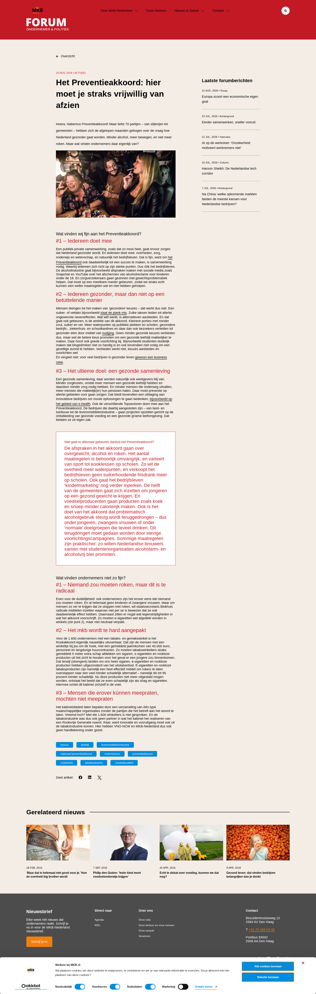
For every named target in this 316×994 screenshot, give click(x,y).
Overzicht (68, 56)
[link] (58, 853)
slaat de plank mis (113, 313)
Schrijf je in (39, 941)
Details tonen (203, 986)
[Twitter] (99, 778)
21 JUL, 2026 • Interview (216, 136)
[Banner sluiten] (303, 963)
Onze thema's (156, 10)
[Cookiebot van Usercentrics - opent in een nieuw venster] (31, 987)
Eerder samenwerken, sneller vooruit (228, 122)
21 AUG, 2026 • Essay (214, 90)
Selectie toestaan (268, 977)
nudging (108, 333)
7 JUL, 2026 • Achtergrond (217, 188)
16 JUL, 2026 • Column (215, 162)
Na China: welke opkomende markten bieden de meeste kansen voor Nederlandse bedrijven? (229, 199)
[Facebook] (81, 778)
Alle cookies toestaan (268, 966)
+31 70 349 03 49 (261, 929)
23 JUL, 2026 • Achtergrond (218, 116)
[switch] (115, 987)
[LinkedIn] (90, 778)
